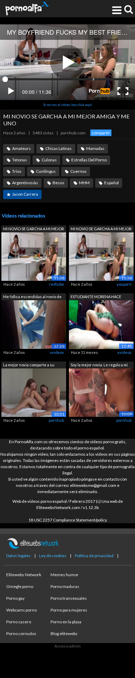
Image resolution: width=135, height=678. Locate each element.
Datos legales (18, 555)
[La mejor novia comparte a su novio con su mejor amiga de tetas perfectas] (33, 392)
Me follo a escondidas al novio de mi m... (32, 297)
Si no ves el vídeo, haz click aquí (67, 104)
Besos (58, 182)
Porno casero (18, 621)
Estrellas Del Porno (89, 159)
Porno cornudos (21, 633)
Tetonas (19, 159)
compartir (101, 132)
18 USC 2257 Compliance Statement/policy (67, 520)
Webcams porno (21, 610)
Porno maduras (65, 586)
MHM (84, 182)
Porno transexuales (69, 598)
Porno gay (15, 598)
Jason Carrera (25, 194)
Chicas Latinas (58, 148)
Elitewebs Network (23, 574)
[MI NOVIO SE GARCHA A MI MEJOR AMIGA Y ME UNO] (33, 256)
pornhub (56, 420)
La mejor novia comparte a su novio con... (28, 365)
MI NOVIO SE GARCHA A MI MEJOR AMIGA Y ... (33, 229)
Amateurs (21, 148)
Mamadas (95, 148)
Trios (16, 171)
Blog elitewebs (64, 633)
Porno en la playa (66, 621)
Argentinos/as (25, 182)
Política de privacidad (94, 555)
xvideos (57, 352)
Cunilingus (46, 171)
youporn (124, 284)
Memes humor (65, 574)
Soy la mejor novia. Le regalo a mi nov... (99, 365)
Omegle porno (19, 586)
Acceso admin (67, 646)
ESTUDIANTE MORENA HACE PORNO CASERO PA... (96, 297)
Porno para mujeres (69, 610)
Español (111, 182)
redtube (56, 284)
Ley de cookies (52, 555)
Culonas (49, 159)
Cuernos (78, 171)
